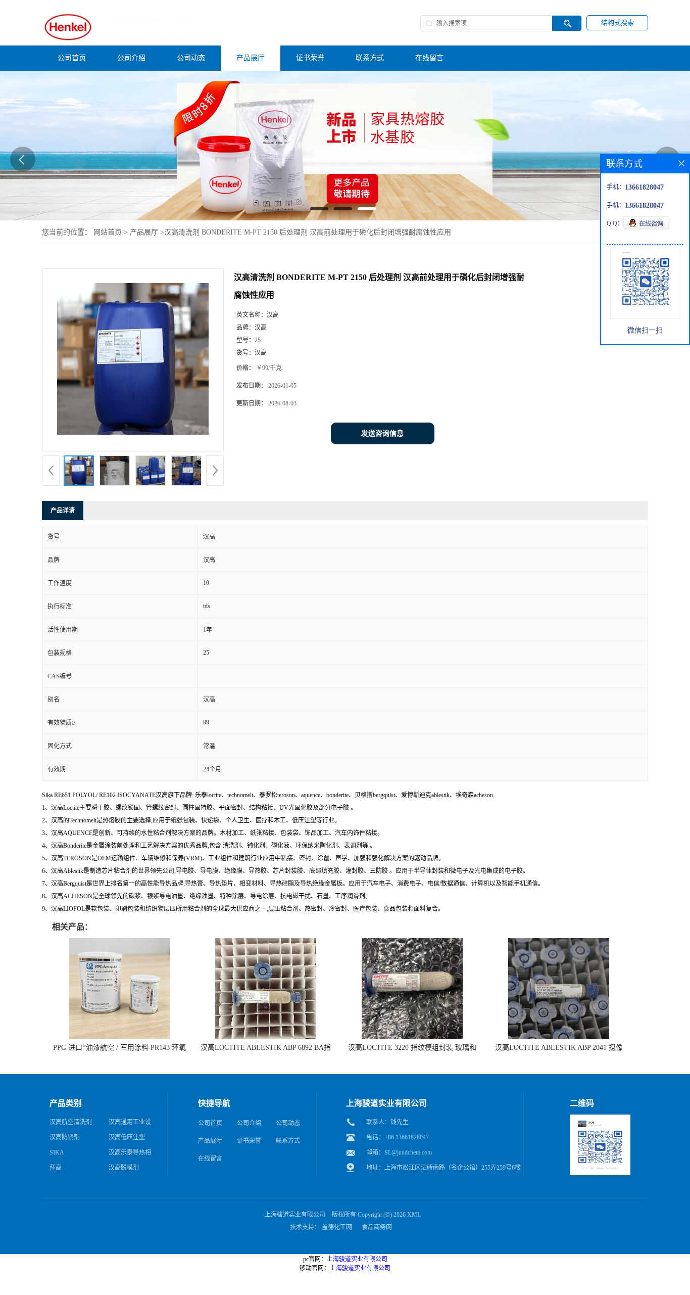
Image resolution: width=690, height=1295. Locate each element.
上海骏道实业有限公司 (295, 1214)
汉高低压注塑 (127, 1137)
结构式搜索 (617, 22)
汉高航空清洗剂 (71, 1122)
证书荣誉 (249, 1140)
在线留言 (210, 1158)
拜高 (56, 1167)
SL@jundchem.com (408, 1152)
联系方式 (288, 1140)
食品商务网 (377, 1227)
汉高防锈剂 (65, 1137)
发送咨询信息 (382, 433)
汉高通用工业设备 (130, 1124)
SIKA (57, 1152)
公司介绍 (249, 1123)
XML (414, 1214)
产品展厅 (144, 232)
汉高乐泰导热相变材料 (130, 1154)
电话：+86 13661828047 (397, 1137)
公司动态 (288, 1123)
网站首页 (107, 232)
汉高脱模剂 (124, 1167)
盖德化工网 (337, 1227)
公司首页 (210, 1123)
